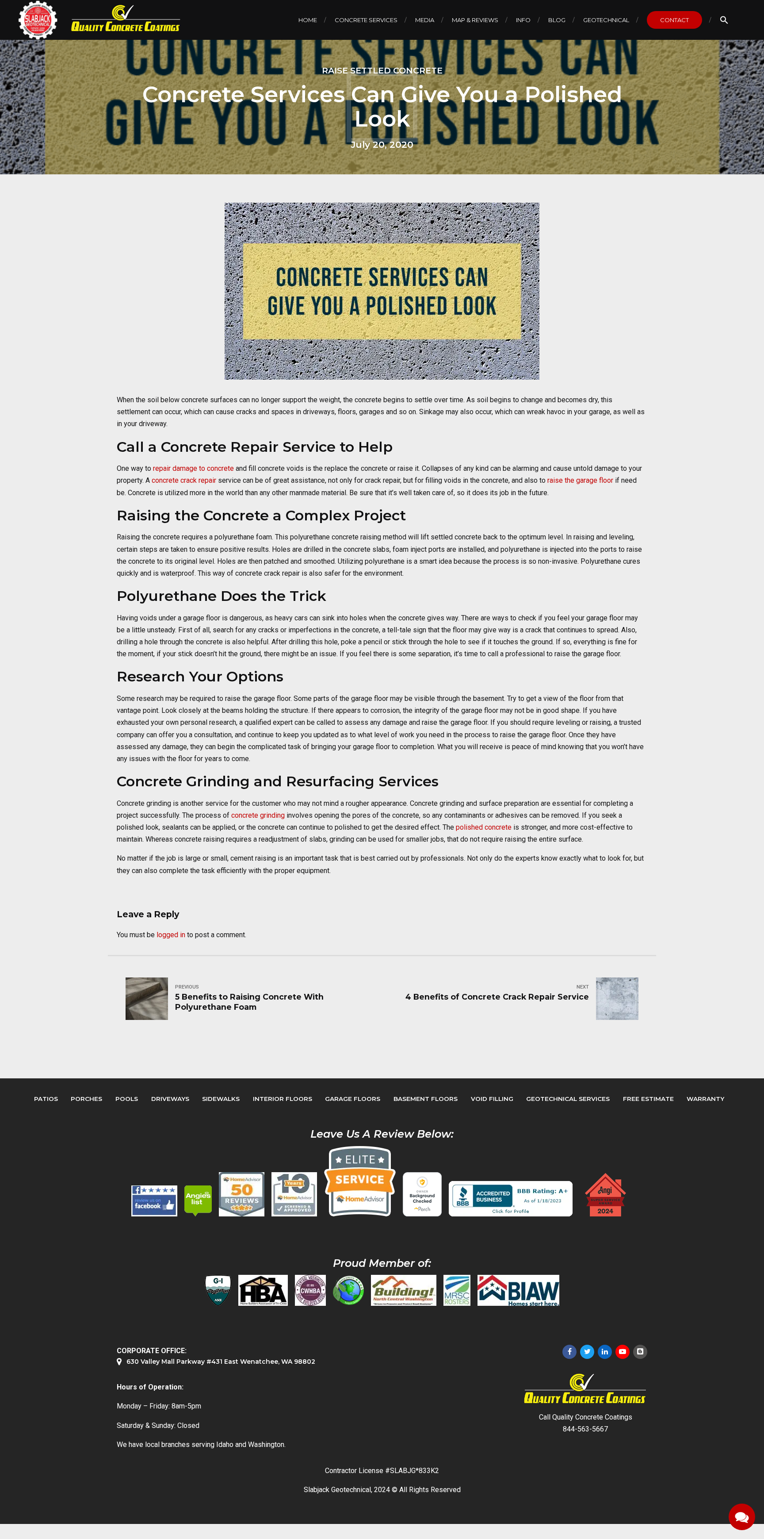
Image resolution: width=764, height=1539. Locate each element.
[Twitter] (587, 1352)
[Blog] (640, 1352)
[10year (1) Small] (294, 1194)
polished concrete (484, 827)
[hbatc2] (263, 1290)
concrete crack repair (184, 480)
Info (523, 19)
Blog (556, 19)
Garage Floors (352, 1098)
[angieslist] (198, 1200)
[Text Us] (742, 1517)
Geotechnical (606, 19)
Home (307, 19)
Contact (674, 19)
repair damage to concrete (193, 468)
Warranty (705, 1098)
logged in (171, 935)
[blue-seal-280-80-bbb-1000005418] (511, 1198)
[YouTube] (622, 1352)
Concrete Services (366, 19)
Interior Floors (282, 1098)
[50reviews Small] (241, 1194)
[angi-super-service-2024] (606, 1194)
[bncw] (403, 1290)
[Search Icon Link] (724, 20)
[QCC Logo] (119, 18)
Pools (126, 1098)
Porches (86, 1098)
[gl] (348, 1290)
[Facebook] (569, 1352)
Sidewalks (221, 1098)
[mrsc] (456, 1290)
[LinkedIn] (605, 1352)
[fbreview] (154, 1200)
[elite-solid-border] (360, 1181)
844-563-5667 (585, 1429)
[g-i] (218, 1290)
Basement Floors (425, 1098)
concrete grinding (258, 815)
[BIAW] (518, 1290)
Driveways (170, 1098)
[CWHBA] (310, 1290)
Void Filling (492, 1098)
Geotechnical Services (568, 1098)
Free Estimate (648, 1098)
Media (424, 19)
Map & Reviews (475, 19)
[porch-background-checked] (422, 1194)
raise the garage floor (579, 480)
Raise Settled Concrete (382, 70)
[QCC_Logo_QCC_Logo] (585, 1388)
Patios (46, 1098)
